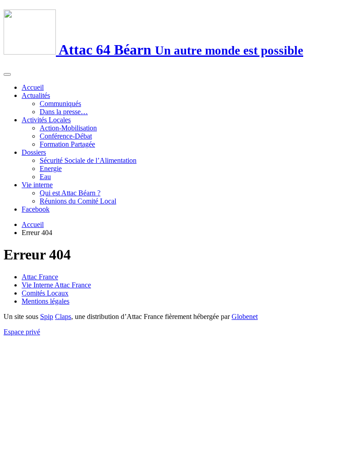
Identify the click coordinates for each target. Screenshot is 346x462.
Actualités (36, 95)
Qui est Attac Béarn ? (70, 193)
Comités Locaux (45, 293)
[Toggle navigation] (7, 74)
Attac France (40, 277)
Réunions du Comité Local (78, 201)
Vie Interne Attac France (56, 285)
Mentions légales (45, 301)
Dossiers (34, 152)
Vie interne (37, 185)
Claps (63, 316)
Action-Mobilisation (68, 128)
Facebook (36, 209)
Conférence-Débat (66, 136)
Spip (46, 316)
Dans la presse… (64, 112)
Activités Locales (46, 120)
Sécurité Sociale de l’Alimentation (88, 160)
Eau (45, 176)
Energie (51, 168)
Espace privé (22, 332)
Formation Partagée (67, 144)
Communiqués (60, 103)
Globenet (245, 316)
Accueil (33, 87)
